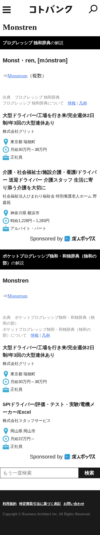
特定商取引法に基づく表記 (40, 504)
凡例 (83, 103)
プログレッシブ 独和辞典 (27, 43)
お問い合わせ (73, 504)
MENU (6, 10)
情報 (72, 103)
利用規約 (10, 504)
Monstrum (17, 75)
